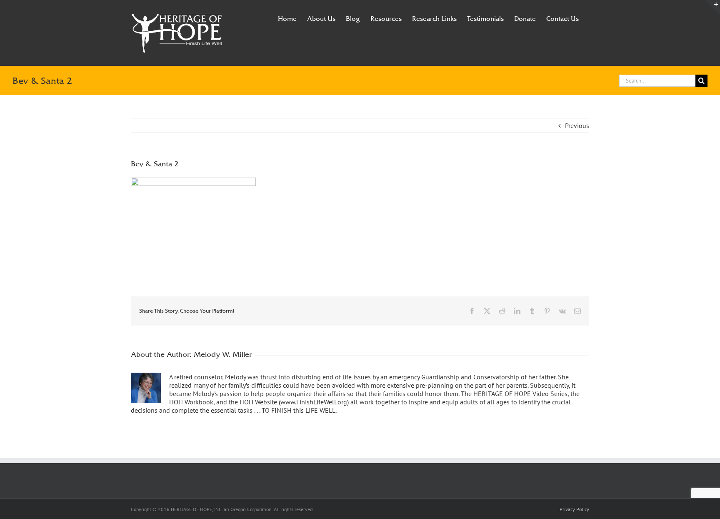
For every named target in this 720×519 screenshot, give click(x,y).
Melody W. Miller (223, 354)
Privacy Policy (574, 509)
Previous (577, 125)
